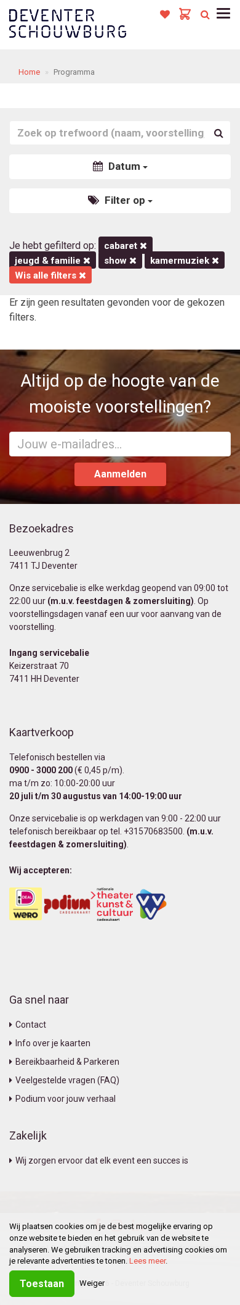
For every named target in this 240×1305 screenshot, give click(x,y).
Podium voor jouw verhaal (65, 1099)
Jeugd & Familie (49, 260)
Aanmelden (120, 474)
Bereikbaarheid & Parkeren (67, 1062)
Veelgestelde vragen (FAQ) (67, 1080)
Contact (30, 1025)
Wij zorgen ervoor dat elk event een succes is (101, 1160)
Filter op (125, 200)
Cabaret (122, 245)
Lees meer (147, 1260)
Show (116, 260)
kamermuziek (181, 260)
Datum (124, 166)
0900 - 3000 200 (41, 770)
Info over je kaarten (52, 1043)
